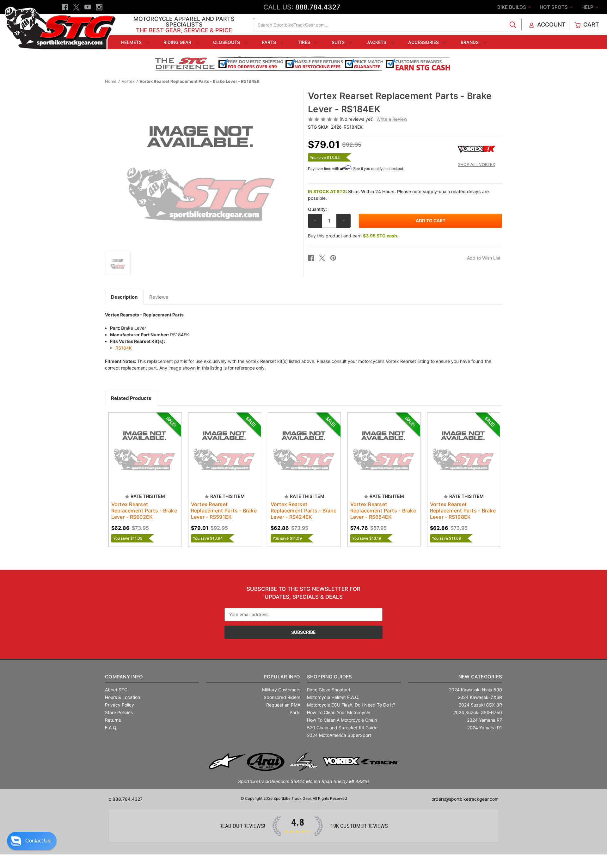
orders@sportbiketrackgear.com (465, 799)
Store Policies (119, 712)
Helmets (132, 42)
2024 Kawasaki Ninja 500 (475, 689)
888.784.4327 (317, 7)
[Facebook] (65, 7)
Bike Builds (512, 7)
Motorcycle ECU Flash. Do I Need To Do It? (351, 704)
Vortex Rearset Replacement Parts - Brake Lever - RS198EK (463, 510)
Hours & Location (122, 697)
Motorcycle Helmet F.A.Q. (333, 697)
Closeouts (227, 42)
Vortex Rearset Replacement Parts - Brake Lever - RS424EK (303, 510)
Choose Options (224, 454)
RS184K (123, 348)
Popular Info (282, 677)
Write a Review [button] (392, 119)
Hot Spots (554, 7)
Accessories (424, 42)
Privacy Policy (119, 704)
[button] (32, 841)
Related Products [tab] (131, 398)
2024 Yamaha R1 (484, 727)
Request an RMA (283, 704)
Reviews (158, 297)
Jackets (377, 42)
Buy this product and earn (353, 235)
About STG (116, 689)
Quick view (142, 443)
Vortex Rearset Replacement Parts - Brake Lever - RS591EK (224, 510)
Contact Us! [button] (38, 840)
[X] (76, 7)
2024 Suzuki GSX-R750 (477, 712)
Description (124, 297)
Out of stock (145, 454)
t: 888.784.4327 (125, 799)
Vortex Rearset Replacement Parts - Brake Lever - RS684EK (383, 510)
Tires (304, 42)
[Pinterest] (333, 258)
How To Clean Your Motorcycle (338, 712)
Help (588, 7)
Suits (339, 42)
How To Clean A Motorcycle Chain (342, 720)
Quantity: (317, 209)
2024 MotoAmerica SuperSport (339, 735)
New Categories (480, 677)
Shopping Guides (329, 677)
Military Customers (281, 689)
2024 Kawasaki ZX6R (480, 697)
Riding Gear (178, 42)
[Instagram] (99, 7)
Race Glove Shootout (328, 689)
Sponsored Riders (282, 697)
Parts (269, 42)
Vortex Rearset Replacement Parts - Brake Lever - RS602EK (144, 510)
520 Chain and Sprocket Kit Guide (342, 727)
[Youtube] (87, 7)
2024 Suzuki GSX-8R (480, 704)
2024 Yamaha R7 (484, 720)
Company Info (124, 677)
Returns (113, 720)
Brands (470, 42)
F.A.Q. (111, 727)
